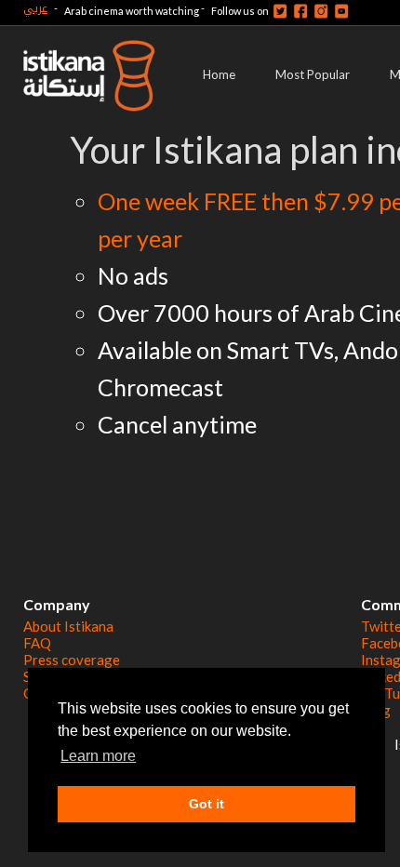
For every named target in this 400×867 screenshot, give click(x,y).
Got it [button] (206, 803)
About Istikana (68, 626)
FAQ (37, 642)
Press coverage (71, 659)
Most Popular (312, 74)
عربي (35, 8)
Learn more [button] (98, 756)
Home (219, 74)
